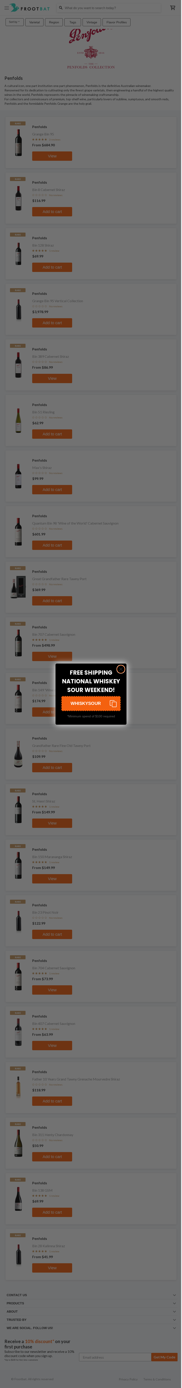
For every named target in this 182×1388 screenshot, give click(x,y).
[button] (91, 703)
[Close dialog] (121, 669)
